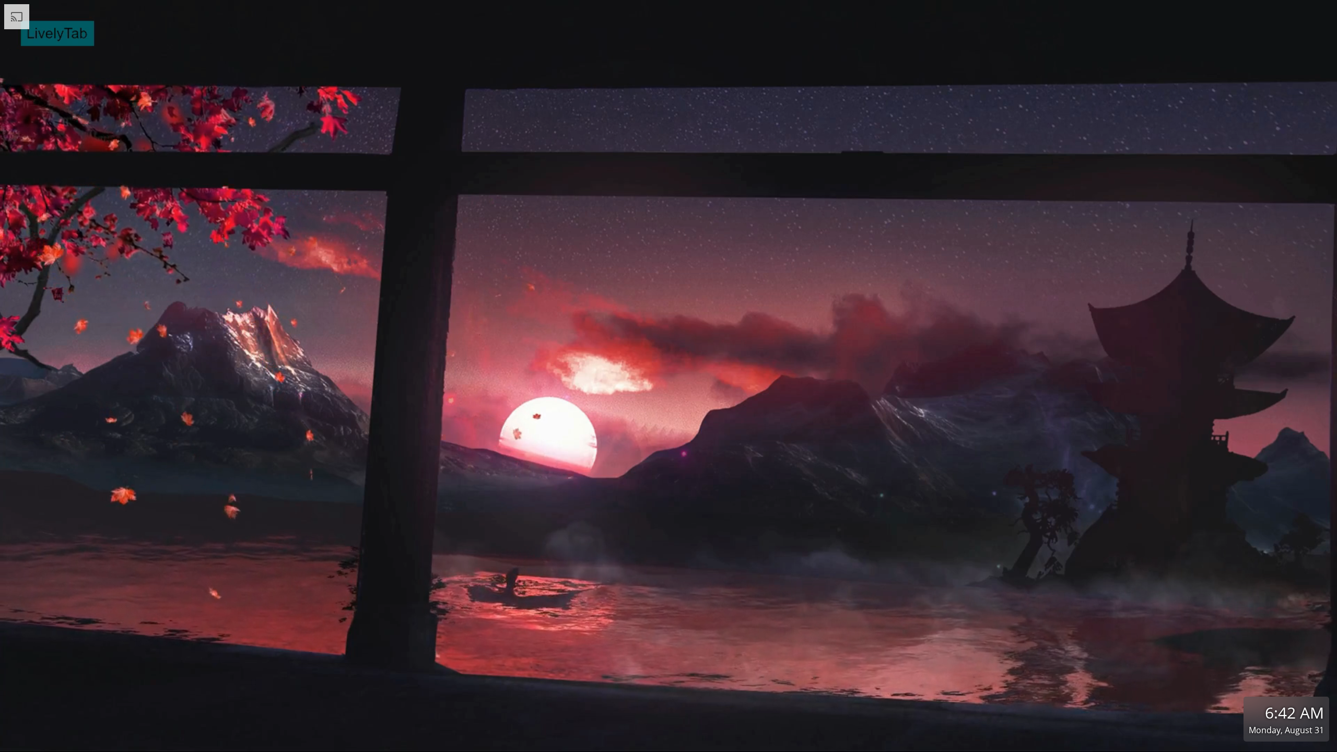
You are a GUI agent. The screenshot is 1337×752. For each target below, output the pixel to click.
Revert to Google (726, 741)
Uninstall (778, 741)
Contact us (671, 741)
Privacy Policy (620, 741)
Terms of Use (566, 741)
